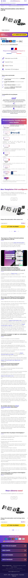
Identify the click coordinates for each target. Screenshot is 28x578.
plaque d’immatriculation (10, 406)
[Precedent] (12, 199)
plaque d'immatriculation (18, 242)
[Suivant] (15, 199)
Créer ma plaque (14, 525)
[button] (14, 258)
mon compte (6, 550)
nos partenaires (7, 555)
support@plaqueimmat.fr (14, 571)
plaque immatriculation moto (7, 375)
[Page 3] (13, 231)
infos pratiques (7, 559)
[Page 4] (15, 231)
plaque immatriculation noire (15, 320)
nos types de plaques (9, 545)
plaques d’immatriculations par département (11, 360)
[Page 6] (18, 231)
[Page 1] (9, 231)
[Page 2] (11, 231)
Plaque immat (14, 273)
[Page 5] (16, 231)
